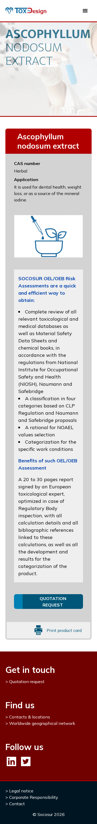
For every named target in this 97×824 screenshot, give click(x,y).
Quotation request (26, 681)
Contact (17, 803)
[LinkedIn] (11, 761)
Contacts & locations (29, 717)
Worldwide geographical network (42, 723)
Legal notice (21, 790)
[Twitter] (26, 761)
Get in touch (30, 669)
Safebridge (30, 391)
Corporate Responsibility (33, 797)
